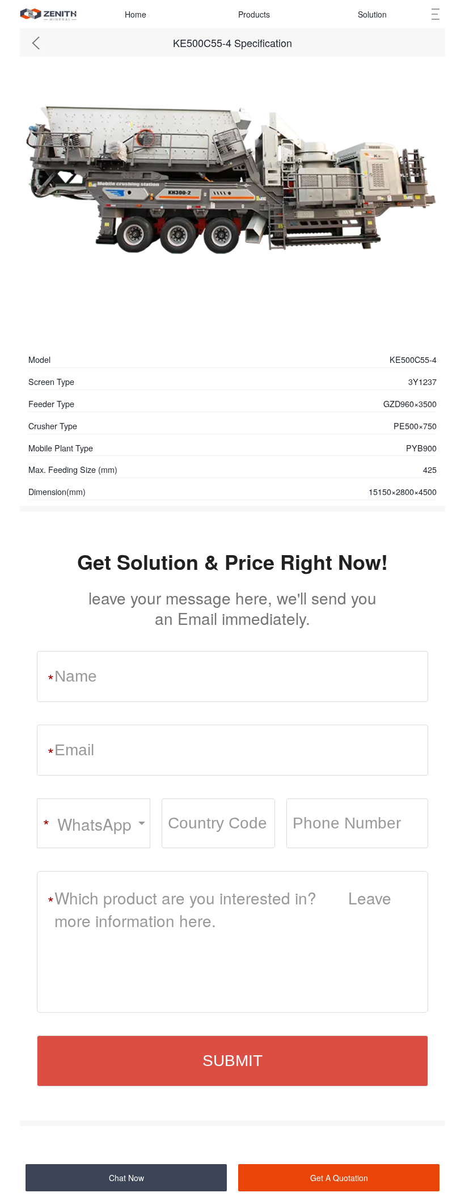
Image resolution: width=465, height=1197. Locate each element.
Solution (372, 14)
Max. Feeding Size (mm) (72, 469)
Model (39, 359)
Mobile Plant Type (60, 448)
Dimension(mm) (57, 491)
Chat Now (126, 1177)
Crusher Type (52, 426)
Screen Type (51, 381)
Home (135, 14)
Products (254, 14)
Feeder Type (51, 403)
